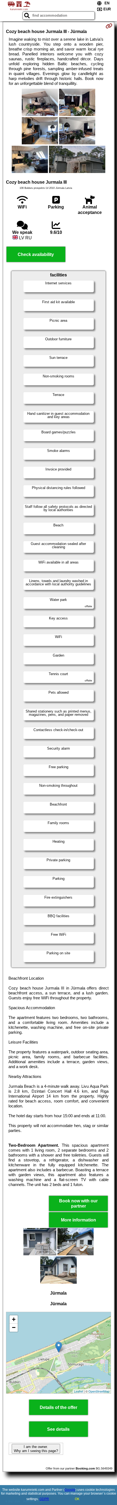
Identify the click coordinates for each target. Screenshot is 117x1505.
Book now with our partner (78, 1203)
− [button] (14, 1327)
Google (69, 1490)
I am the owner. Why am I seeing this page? (36, 1449)
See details (58, 1429)
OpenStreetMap (98, 1391)
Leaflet (78, 1391)
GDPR (44, 1499)
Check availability (36, 254)
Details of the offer (58, 1407)
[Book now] (109, 26)
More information (78, 1220)
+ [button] (14, 1319)
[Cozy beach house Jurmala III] (40, 103)
